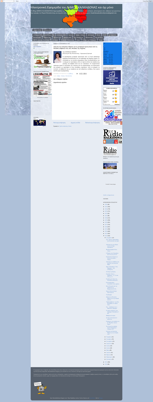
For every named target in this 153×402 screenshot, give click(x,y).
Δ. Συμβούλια (112, 35)
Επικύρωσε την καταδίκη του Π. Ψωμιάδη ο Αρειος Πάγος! (112, 323)
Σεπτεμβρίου (109, 341)
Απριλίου (108, 352)
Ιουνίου (108, 348)
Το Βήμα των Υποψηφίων (89, 40)
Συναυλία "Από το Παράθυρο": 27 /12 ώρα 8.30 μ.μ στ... (112, 275)
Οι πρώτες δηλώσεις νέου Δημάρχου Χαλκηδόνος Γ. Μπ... (112, 312)
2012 (106, 235)
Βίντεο (98, 35)
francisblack (92, 398)
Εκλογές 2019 (57, 37)
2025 (106, 206)
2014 (106, 231)
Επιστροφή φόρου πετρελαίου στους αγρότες (112, 283)
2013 (106, 233)
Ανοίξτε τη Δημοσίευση (108, 195)
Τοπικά (100, 40)
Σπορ (78, 40)
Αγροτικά (70, 35)
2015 (106, 229)
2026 (106, 204)
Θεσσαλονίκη (89, 37)
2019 (106, 220)
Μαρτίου (108, 354)
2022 (106, 213)
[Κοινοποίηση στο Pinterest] (86, 73)
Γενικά (104, 35)
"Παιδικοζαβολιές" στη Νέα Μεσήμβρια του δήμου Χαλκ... (112, 303)
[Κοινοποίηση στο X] (83, 73)
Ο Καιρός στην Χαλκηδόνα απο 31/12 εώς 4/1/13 (112, 254)
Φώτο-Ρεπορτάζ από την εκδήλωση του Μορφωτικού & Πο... (111, 287)
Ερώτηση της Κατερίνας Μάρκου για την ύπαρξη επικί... (112, 333)
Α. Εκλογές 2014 (38, 35)
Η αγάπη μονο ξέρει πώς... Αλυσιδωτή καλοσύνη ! (112, 279)
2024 (106, 209)
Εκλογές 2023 (67, 37)
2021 (106, 215)
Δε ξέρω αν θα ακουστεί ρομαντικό (111, 318)
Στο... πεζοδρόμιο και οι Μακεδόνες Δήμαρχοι (111, 307)
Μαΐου (108, 350)
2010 (106, 364)
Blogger (101, 398)
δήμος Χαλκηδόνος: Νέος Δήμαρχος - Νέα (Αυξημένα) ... (112, 268)
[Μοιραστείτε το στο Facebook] (84, 73)
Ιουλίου (108, 345)
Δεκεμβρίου (109, 237)
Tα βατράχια (109, 294)
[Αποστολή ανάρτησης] (77, 73)
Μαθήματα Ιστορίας (110, 315)
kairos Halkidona (111, 88)
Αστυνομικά (91, 35)
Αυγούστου (109, 343)
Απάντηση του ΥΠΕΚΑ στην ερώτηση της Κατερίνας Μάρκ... (112, 263)
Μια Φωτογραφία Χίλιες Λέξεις (41, 40)
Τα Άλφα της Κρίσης (111, 271)
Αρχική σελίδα (37, 30)
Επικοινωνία (47, 30)
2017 (106, 224)
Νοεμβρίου (109, 336)
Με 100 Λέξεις (99, 37)
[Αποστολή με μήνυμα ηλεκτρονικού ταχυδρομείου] (80, 73)
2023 (106, 211)
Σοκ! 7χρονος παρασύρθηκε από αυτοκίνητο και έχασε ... (112, 241)
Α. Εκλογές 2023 (61, 35)
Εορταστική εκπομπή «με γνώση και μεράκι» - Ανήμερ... (112, 258)
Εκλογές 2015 (47, 37)
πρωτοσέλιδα (40, 97)
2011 (106, 362)
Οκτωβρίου (109, 339)
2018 (106, 222)
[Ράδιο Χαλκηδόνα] (34, 48)
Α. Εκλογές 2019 (49, 35)
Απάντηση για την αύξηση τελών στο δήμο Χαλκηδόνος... (112, 246)
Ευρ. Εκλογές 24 (78, 37)
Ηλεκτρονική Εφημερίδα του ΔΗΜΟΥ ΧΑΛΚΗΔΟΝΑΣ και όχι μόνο (72, 7)
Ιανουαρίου (109, 359)
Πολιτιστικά (55, 40)
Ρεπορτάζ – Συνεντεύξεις (67, 40)
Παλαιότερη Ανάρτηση (92, 122)
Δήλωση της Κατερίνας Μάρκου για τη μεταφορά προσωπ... (112, 298)
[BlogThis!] (81, 73)
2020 (106, 217)
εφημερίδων (46, 97)
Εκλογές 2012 (37, 37)
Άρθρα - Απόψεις (80, 35)
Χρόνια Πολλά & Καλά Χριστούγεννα (111, 291)
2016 (106, 226)
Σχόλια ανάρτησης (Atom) (65, 126)
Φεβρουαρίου (109, 357)
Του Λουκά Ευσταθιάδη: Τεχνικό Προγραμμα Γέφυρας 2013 (111, 328)
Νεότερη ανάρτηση (59, 122)
